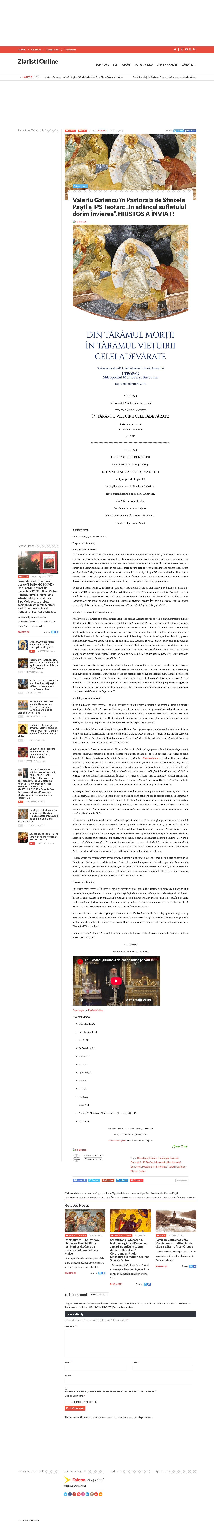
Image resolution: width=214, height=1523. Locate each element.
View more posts (93, 1159)
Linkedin (123, 1180)
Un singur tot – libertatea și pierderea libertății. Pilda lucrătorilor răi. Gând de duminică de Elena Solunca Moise (82, 1246)
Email (135, 1362)
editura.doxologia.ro (117, 1140)
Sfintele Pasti (160, 1166)
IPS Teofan (147, 1162)
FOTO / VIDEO (144, 64)
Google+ (109, 1180)
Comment (71, 1326)
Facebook (191, 131)
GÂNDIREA (187, 64)
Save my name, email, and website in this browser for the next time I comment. (110, 1391)
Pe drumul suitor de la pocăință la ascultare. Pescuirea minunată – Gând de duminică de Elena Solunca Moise (35, 707)
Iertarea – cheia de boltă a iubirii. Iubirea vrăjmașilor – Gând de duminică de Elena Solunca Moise (43, 684)
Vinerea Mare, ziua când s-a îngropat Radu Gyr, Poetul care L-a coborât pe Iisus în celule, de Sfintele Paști (122, 1193)
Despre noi (52, 49)
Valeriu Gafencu (176, 1166)
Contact (36, 49)
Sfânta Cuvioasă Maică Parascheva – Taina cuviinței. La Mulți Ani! (41, 644)
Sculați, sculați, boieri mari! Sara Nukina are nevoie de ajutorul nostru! (157, 77)
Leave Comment (99, 1294)
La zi (83, 131)
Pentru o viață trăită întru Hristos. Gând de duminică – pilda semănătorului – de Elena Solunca (43, 663)
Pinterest (138, 1180)
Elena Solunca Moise (77, 1235)
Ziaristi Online (38, 61)
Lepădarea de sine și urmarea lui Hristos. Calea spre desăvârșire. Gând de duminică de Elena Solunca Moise (38, 731)
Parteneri (70, 49)
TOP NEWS (102, 64)
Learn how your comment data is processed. (129, 1417)
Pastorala (147, 1166)
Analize (24, 577)
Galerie (71, 131)
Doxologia (78, 1010)
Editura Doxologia (159, 1157)
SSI (115, 64)
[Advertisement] (107, 22)
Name (68, 1362)
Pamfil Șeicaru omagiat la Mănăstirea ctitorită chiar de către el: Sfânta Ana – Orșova (174, 1243)
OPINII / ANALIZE (167, 64)
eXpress (102, 131)
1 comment (81, 186)
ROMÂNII (125, 64)
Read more (70, 1273)
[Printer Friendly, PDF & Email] (179, 1146)
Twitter (180, 131)
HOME (22, 49)
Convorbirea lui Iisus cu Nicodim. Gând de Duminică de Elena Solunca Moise (42, 753)
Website (69, 1375)
